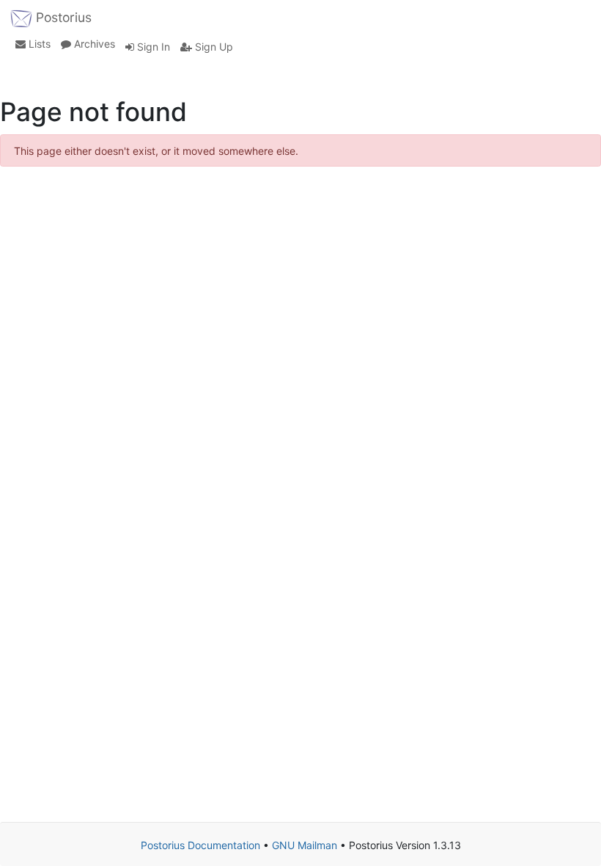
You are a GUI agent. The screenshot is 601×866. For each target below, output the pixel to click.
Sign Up (212, 46)
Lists (38, 43)
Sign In (152, 46)
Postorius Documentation (200, 845)
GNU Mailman (304, 845)
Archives (93, 43)
